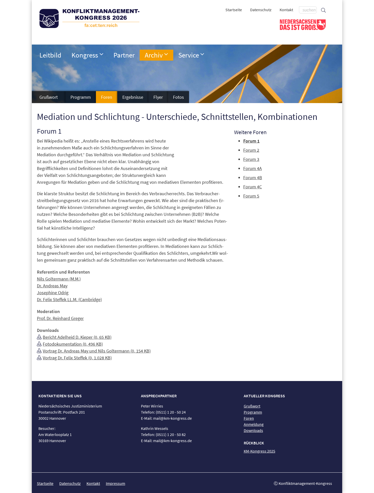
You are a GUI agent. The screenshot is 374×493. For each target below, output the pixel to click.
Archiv (154, 55)
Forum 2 (251, 150)
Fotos (178, 97)
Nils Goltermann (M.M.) (59, 279)
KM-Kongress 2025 (259, 451)
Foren (106, 97)
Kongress (84, 55)
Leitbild (50, 55)
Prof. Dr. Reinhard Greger (60, 318)
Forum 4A (252, 168)
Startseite (233, 9)
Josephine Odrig (52, 292)
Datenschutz (260, 9)
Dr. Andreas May (52, 286)
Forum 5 (251, 196)
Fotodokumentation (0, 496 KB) (73, 344)
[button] (101, 54)
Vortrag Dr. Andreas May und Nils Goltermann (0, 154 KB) (97, 351)
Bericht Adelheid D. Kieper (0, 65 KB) (77, 337)
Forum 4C (252, 187)
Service (188, 55)
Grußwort (48, 97)
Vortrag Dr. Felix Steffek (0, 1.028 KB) (77, 358)
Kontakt (286, 9)
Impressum (115, 483)
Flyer (158, 97)
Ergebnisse (132, 97)
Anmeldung (254, 424)
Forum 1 (251, 141)
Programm (80, 97)
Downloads (253, 430)
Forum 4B (252, 177)
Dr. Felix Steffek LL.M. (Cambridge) (69, 299)
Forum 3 (251, 159)
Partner (124, 55)
